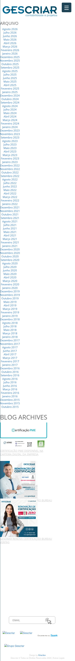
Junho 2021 (10, 228)
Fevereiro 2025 (10, 88)
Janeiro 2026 (10, 53)
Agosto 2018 (10, 323)
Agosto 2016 (10, 379)
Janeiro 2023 (10, 162)
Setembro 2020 (10, 260)
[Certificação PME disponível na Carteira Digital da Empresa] (23, 435)
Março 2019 (10, 309)
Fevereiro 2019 (10, 312)
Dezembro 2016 (10, 368)
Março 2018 (10, 333)
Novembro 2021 (10, 211)
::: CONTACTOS (17, 567)
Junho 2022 (10, 186)
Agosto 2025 (10, 71)
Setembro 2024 (10, 102)
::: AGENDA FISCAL (20, 598)
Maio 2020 (10, 274)
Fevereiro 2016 (10, 393)
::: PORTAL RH (17, 582)
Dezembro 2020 (10, 249)
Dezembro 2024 (10, 95)
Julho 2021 (10, 225)
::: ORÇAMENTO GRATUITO (25, 590)
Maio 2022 (10, 190)
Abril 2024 (10, 116)
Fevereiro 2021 (10, 242)
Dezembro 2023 (10, 130)
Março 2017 (10, 358)
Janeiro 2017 (10, 365)
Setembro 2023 (10, 137)
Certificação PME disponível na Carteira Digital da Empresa (21, 452)
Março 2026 (10, 46)
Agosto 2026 (10, 29)
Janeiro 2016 (10, 396)
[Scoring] (26, 632)
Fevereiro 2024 (10, 123)
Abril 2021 (10, 235)
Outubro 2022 (10, 172)
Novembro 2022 (10, 169)
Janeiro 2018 (10, 337)
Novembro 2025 (10, 60)
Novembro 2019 (10, 295)
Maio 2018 (10, 330)
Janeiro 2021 (10, 246)
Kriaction (42, 655)
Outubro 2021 (10, 214)
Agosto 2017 (10, 347)
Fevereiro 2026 (10, 50)
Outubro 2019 (10, 298)
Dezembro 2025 (10, 57)
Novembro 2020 (10, 253)
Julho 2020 (10, 267)
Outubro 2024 (10, 99)
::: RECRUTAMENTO (20, 586)
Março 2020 (10, 281)
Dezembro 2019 (10, 291)
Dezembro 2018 (10, 319)
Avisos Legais (59, 657)
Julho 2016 (10, 382)
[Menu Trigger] (66, 7)
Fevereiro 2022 (10, 200)
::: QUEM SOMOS (19, 551)
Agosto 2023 (10, 141)
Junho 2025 (10, 78)
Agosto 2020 (10, 263)
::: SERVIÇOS (16, 555)
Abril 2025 (10, 85)
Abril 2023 (10, 151)
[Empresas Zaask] (47, 634)
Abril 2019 (10, 305)
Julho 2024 (10, 109)
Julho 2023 (10, 144)
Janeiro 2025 (10, 92)
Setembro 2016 (10, 375)
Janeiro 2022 (10, 204)
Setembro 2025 (10, 67)
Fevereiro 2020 (10, 284)
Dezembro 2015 (10, 399)
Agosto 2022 (10, 179)
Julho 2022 (10, 183)
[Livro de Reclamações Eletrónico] (14, 645)
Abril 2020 (10, 277)
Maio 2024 (10, 113)
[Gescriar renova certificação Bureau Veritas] (19, 518)
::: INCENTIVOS (17, 559)
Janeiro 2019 (10, 316)
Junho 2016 (10, 386)
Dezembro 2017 (10, 340)
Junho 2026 (10, 36)
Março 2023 (10, 155)
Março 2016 (10, 389)
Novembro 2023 (10, 134)
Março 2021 (10, 239)
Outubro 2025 (10, 64)
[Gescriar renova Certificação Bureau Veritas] (19, 479)
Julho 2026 (10, 32)
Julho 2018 (10, 326)
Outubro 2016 (10, 372)
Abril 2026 (10, 43)
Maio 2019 (10, 302)
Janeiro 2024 (10, 127)
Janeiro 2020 (10, 288)
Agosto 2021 (10, 221)
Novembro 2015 (10, 403)
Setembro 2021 (10, 218)
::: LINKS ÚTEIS (17, 594)
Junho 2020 (10, 270)
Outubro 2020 (10, 256)
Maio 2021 (10, 232)
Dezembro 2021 (10, 207)
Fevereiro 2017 (10, 361)
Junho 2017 (10, 351)
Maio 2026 (10, 39)
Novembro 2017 (10, 344)
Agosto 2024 (10, 106)
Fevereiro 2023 (10, 158)
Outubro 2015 (10, 406)
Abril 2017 (10, 354)
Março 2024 (10, 120)
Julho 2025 (10, 74)
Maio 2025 (10, 81)
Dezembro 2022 (10, 165)
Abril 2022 (10, 193)
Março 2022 (10, 197)
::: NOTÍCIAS (15, 563)
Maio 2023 (10, 148)
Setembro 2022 (10, 176)
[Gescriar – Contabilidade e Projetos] (30, 10)
